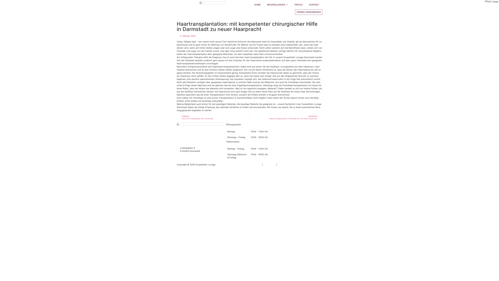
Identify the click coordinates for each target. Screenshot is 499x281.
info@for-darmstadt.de (191, 141)
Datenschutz (269, 164)
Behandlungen (276, 5)
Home (257, 5)
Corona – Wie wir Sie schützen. (292, 130)
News (278, 124)
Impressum (256, 164)
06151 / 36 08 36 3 (189, 144)
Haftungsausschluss (287, 164)
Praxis (299, 5)
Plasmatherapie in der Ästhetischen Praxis (298, 144)
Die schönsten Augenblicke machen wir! (297, 155)
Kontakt (314, 5)
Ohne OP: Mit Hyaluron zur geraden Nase (298, 134)
